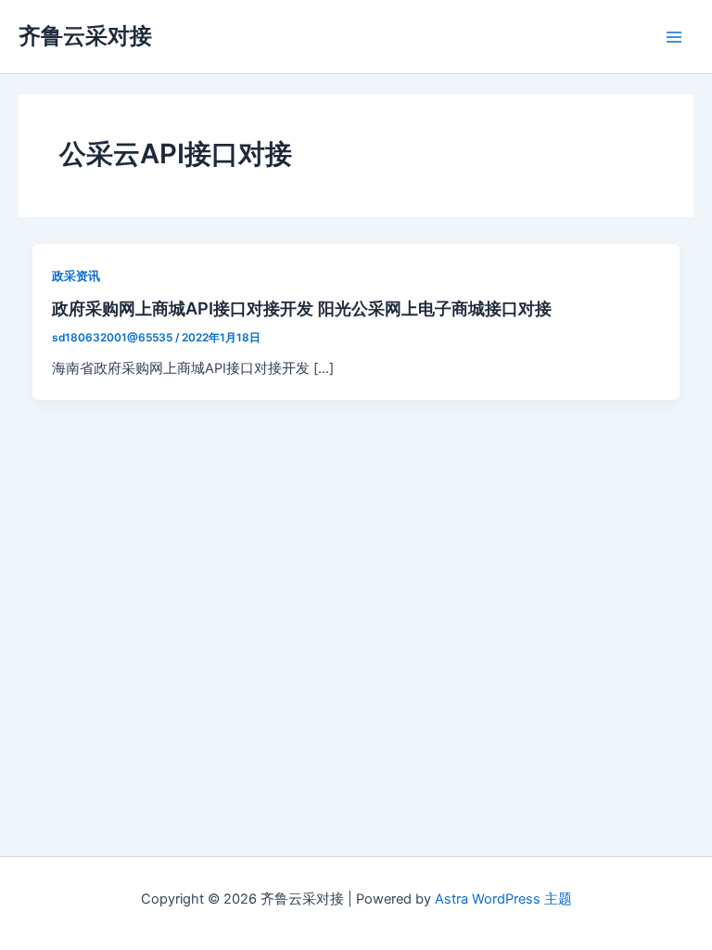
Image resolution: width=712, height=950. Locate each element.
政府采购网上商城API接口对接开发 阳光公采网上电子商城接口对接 (302, 308)
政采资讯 (76, 276)
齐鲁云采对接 (85, 35)
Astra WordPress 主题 (503, 899)
